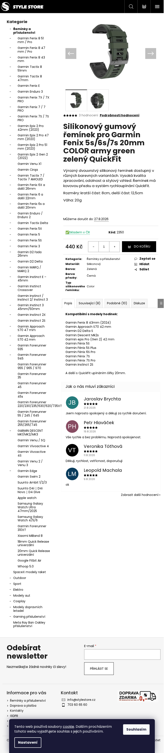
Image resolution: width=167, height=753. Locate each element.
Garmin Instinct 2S (31, 320)
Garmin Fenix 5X (30, 228)
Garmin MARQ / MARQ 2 (29, 269)
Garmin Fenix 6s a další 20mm (31, 206)
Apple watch (27, 498)
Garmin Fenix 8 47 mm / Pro (31, 50)
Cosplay (19, 601)
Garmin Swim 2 (29, 476)
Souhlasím (136, 729)
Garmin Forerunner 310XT (32, 528)
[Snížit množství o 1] (93, 246)
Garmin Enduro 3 (30, 91)
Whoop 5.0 (26, 566)
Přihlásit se (99, 668)
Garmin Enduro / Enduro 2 (30, 215)
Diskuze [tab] (139, 303)
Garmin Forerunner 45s (32, 395)
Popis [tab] (68, 303)
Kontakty (16, 710)
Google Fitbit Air (29, 560)
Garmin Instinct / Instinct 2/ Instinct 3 (33, 298)
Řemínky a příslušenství (24, 31)
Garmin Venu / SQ (31, 440)
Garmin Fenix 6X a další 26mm (31, 187)
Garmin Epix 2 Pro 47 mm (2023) (33, 137)
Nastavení (28, 742)
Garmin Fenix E (29, 86)
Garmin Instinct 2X (32, 315)
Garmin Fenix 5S (30, 240)
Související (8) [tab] (89, 303)
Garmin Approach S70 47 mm (31, 328)
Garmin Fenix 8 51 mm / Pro (31, 40)
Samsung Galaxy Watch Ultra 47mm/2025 (30, 507)
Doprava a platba (23, 705)
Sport (17, 584)
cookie (68, 726)
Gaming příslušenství (29, 616)
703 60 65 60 (77, 705)
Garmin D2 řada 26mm (30, 254)
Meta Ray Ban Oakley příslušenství (29, 624)
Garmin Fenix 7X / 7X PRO (33, 99)
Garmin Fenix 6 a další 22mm (30, 196)
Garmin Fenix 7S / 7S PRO (33, 118)
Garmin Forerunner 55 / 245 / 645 (32, 414)
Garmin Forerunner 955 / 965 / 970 (32, 366)
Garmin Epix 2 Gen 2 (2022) (33, 156)
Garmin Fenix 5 (29, 234)
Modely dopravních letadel (27, 609)
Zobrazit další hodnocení (139, 495)
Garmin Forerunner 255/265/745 (32, 423)
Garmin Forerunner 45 (32, 385)
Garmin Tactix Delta (33, 223)
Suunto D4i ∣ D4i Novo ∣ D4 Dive (30, 490)
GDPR (14, 716)
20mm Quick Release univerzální (34, 553)
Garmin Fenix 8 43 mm (31, 59)
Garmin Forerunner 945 (32, 357)
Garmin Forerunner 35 (32, 376)
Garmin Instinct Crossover (29, 288)
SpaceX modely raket (29, 572)
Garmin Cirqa (28, 169)
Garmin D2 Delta (30, 261)
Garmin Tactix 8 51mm (30, 69)
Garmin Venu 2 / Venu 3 (30, 463)
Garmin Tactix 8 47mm (30, 78)
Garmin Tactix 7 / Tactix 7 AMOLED (31, 177)
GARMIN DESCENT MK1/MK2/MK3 (30, 432)
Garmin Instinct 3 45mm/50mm (31, 307)
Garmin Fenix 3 (29, 246)
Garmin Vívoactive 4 (33, 446)
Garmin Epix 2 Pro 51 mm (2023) (32, 147)
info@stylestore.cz (81, 700)
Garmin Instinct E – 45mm (32, 279)
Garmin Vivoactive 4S (32, 454)
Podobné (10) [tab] (117, 303)
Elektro (18, 589)
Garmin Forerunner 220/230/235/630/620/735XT (35, 404)
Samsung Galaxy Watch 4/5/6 (30, 519)
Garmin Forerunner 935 (32, 347)
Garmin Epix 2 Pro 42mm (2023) (31, 128)
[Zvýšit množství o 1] (114, 246)
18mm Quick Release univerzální (33, 543)
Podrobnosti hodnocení (119, 115)
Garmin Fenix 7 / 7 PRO (31, 109)
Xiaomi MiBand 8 (30, 536)
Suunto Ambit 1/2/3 (32, 482)
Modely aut (21, 595)
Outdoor (19, 578)
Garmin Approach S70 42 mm (31, 338)
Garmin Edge (27, 471)
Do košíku (142, 246)
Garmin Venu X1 (29, 164)
